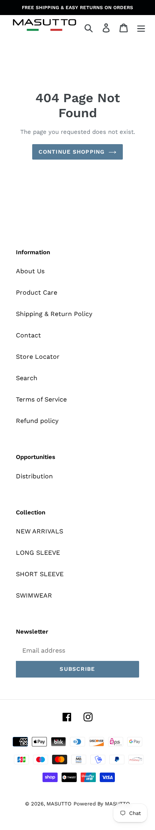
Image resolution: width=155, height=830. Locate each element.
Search (26, 378)
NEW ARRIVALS (39, 531)
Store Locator (38, 356)
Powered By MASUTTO (102, 804)
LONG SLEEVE (38, 552)
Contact (28, 335)
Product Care (36, 292)
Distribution (34, 476)
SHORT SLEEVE (40, 574)
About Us (30, 271)
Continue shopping (72, 151)
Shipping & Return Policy (54, 314)
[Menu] (141, 28)
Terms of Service (41, 399)
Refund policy (37, 421)
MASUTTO (59, 804)
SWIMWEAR (34, 595)
